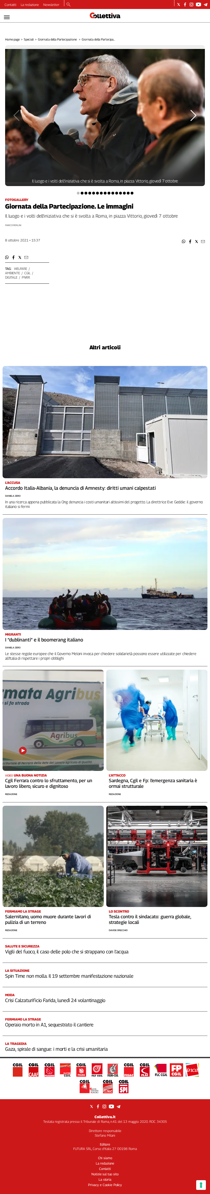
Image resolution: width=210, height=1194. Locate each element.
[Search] (68, 5)
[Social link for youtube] (198, 4)
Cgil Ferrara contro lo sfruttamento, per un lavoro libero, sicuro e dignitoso (48, 783)
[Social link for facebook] (185, 4)
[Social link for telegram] (205, 4)
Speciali (29, 39)
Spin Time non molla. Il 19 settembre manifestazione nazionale (69, 976)
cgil (27, 273)
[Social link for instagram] (191, 4)
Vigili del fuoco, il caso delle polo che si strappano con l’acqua (67, 951)
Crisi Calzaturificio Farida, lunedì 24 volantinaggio (55, 1000)
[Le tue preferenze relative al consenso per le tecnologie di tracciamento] (201, 1185)
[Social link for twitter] (179, 4)
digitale (11, 277)
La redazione (30, 5)
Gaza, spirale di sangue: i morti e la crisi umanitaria (56, 1049)
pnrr (26, 277)
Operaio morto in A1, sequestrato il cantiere (49, 1024)
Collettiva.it (105, 1117)
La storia (105, 1179)
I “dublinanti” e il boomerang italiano (44, 639)
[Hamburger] (7, 17)
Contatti (10, 5)
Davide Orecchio (118, 930)
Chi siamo (105, 1158)
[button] (184, 241)
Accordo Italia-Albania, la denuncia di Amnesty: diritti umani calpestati (80, 488)
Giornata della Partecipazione (58, 39)
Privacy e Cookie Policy (105, 1185)
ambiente (12, 273)
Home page (12, 39)
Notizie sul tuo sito (104, 1174)
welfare (20, 269)
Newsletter (51, 5)
